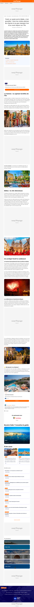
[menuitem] (1, 3)
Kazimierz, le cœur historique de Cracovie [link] (12, 501)
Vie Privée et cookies (26, 594)
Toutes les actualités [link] (17, 519)
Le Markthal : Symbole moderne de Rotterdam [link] (13, 495)
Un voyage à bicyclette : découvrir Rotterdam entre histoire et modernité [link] (16, 514)
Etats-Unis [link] (7, 547)
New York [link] (7, 551)
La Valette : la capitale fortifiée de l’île (12, 60)
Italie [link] (6, 556)
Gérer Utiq (11, 590)
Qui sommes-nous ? (9, 592)
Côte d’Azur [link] (8, 566)
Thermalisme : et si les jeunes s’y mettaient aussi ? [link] (14, 470)
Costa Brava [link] (8, 542)
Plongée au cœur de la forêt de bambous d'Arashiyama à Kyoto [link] (16, 507)
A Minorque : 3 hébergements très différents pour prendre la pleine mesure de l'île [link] (16, 483)
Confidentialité (16, 590)
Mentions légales (24, 592)
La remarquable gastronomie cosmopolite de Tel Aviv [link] (14, 489)
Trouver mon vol (17, 89)
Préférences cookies (17, 592)
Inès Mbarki (9, 405)
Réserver (17, 400)
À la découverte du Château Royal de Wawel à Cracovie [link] (14, 476)
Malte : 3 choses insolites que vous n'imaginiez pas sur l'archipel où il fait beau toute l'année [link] (24, 459)
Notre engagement (5, 590)
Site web (17, 420)
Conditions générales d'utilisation (25, 590)
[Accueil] (17, 1)
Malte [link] (6, 440)
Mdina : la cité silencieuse (10, 61)
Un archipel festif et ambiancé (11, 63)
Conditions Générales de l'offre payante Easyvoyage (13, 594)
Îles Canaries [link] (8, 561)
